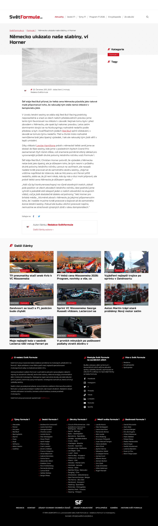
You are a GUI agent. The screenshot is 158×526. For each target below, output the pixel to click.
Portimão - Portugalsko (77, 487)
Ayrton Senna (101, 449)
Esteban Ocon (45, 463)
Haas (14, 439)
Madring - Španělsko (76, 484)
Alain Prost (100, 446)
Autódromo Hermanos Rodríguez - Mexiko (76, 428)
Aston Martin (17, 446)
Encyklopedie (114, 17)
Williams (16, 444)
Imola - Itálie (73, 441)
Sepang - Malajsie (75, 492)
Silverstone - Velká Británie (78, 475)
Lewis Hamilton (46, 427)
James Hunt (100, 456)
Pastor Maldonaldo (131, 441)
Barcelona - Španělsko (76, 436)
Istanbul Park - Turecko (76, 489)
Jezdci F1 (71, 17)
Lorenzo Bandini (130, 449)
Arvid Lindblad (46, 449)
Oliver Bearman (46, 454)
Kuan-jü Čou (128, 451)
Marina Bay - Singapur (76, 455)
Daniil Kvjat (128, 444)
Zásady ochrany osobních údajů (54, 508)
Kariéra (114, 508)
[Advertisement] (79, 5)
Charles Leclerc (46, 432)
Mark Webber (129, 437)
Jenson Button (101, 461)
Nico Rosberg (101, 437)
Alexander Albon (46, 461)
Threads (91, 391)
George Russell (46, 429)
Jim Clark (99, 463)
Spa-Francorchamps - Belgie (79, 477)
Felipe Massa (128, 439)
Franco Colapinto (46, 451)
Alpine (15, 437)
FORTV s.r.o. (45, 398)
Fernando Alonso (46, 468)
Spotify (90, 407)
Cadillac (16, 449)
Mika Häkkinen (101, 468)
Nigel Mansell (101, 470)
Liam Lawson (45, 446)
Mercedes (16, 424)
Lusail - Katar (73, 453)
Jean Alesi (127, 427)
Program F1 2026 (97, 17)
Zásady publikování (83, 508)
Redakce (127, 362)
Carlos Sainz (45, 458)
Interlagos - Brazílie (75, 443)
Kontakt (31, 508)
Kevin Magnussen (130, 454)
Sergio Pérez (45, 475)
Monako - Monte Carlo (76, 463)
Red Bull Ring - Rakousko (77, 470)
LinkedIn (91, 399)
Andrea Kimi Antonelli (48, 424)
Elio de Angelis (129, 432)
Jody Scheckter (101, 466)
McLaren (16, 429)
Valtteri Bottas (45, 473)
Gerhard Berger (129, 429)
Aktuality (59, 17)
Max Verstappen (46, 437)
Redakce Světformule (39, 92)
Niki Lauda (100, 434)
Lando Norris (45, 434)
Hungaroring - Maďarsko (77, 448)
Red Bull (66, 131)
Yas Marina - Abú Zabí (76, 480)
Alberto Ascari (101, 458)
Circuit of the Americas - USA (79, 424)
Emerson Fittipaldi (103, 439)
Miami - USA (72, 460)
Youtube (91, 403)
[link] (147, 17)
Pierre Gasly (44, 444)
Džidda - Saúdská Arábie (77, 438)
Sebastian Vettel (102, 451)
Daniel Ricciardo (130, 424)
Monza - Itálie (73, 467)
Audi (14, 441)
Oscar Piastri (45, 439)
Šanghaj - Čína (73, 472)
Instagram (92, 383)
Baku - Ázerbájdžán (75, 434)
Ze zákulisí (129, 17)
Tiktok (90, 395)
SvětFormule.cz (17, 30)
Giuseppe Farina (102, 454)
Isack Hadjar (45, 441)
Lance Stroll (44, 470)
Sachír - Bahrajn (74, 431)
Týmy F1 (82, 17)
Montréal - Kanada (75, 465)
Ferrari (15, 427)
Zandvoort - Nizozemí (76, 482)
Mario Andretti (101, 444)
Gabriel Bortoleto (46, 456)
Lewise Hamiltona (45, 145)
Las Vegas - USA (74, 451)
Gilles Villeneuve (130, 434)
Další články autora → (43, 229)
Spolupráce (128, 367)
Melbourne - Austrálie (76, 458)
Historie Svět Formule (131, 508)
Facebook (91, 378)
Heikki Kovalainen (131, 446)
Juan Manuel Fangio (104, 441)
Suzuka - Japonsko (75, 446)
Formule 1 (31, 30)
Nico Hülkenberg (46, 466)
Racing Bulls (17, 434)
